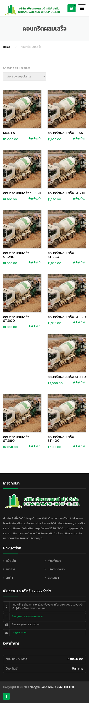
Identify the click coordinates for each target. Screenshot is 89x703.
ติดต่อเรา (53, 578)
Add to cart (22, 108)
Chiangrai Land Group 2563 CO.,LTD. (51, 687)
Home (6, 47)
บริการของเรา (56, 569)
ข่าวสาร (10, 569)
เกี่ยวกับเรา (54, 561)
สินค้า (9, 578)
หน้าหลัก (11, 561)
